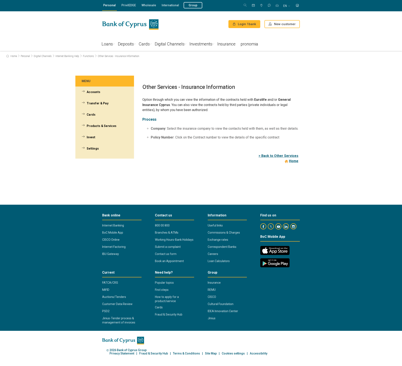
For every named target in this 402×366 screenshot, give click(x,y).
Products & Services (101, 126)
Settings (93, 148)
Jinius (211, 318)
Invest (91, 137)
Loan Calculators (219, 261)
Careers (213, 254)
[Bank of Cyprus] (130, 24)
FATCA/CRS (110, 282)
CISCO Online (111, 239)
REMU (212, 289)
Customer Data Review (117, 304)
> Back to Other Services (278, 156)
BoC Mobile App (112, 232)
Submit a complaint (168, 246)
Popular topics (164, 282)
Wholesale (149, 5)
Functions (88, 56)
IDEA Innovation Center (223, 311)
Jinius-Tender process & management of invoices (118, 320)
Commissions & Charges (224, 232)
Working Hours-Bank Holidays (174, 239)
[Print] (297, 5)
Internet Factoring (114, 246)
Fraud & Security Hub (168, 314)
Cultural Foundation (220, 304)
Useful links (215, 225)
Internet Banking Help (67, 56)
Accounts (93, 92)
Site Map (211, 353)
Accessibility (258, 353)
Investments (200, 44)
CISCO (212, 297)
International (170, 5)
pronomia (249, 44)
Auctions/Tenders (114, 297)
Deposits (126, 44)
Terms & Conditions (186, 353)
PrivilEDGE (128, 5)
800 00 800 (162, 225)
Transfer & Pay (97, 103)
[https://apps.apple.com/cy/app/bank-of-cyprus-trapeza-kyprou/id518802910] (275, 250)
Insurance (226, 44)
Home (13, 56)
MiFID (105, 289)
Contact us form (166, 254)
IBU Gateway (110, 254)
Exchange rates (218, 239)
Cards (144, 44)
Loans (107, 44)
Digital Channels (169, 44)
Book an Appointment (169, 261)
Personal (109, 5)
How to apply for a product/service (167, 299)
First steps (162, 289)
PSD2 (106, 311)
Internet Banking (113, 225)
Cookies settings (233, 353)
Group (193, 5)
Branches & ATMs (166, 232)
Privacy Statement (122, 353)
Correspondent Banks (222, 246)
